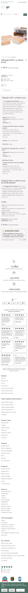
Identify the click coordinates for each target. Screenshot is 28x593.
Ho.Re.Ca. (3, 504)
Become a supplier (6, 508)
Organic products (5, 427)
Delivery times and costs (7, 526)
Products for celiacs (6, 432)
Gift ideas (3, 425)
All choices (4, 437)
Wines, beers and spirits (7, 393)
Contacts (3, 531)
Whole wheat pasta (6, 448)
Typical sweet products (7, 390)
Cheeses (3, 378)
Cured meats (4, 386)
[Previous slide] (3, 35)
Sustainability (4, 502)
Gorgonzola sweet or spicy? (8, 545)
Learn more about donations (8, 239)
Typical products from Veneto (8, 412)
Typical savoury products (7, 388)
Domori (3, 481)
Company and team (6, 491)
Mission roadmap (5, 500)
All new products (5, 460)
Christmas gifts (5, 422)
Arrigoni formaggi (5, 476)
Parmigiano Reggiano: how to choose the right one (13, 555)
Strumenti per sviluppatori (7, 524)
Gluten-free (4, 430)
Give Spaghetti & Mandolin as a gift (10, 533)
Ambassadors (4, 493)
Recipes (3, 520)
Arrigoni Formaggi (5, 57)
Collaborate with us (6, 506)
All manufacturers (5, 483)
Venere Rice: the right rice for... (8, 548)
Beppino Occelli (5, 473)
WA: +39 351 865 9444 (22, 2)
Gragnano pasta (5, 446)
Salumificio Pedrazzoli (6, 478)
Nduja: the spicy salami (6, 543)
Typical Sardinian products (7, 407)
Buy (25, 14)
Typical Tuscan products (7, 409)
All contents (4, 560)
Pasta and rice (4, 381)
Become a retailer (5, 510)
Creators (3, 495)
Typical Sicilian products (7, 402)
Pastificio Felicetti (5, 469)
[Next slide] (24, 35)
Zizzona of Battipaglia (6, 451)
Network (3, 535)
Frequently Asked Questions (8, 528)
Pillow (2, 455)
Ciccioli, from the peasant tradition (9, 553)
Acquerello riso (5, 471)
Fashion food (4, 435)
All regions (4, 414)
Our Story (3, 497)
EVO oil (3, 383)
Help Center (4, 522)
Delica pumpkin (5, 550)
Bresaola (3, 458)
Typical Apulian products (7, 404)
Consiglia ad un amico (6, 512)
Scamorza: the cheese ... (7, 558)
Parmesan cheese (5, 453)
